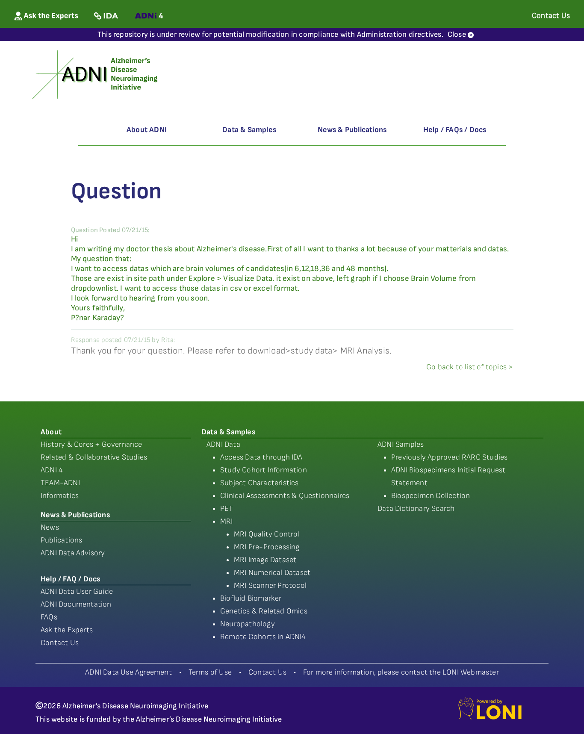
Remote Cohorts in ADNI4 (263, 636)
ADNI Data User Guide (77, 591)
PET (226, 508)
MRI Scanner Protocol (270, 585)
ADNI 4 (52, 470)
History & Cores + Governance (91, 444)
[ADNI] (96, 73)
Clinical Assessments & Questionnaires (284, 495)
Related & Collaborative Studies (94, 457)
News (50, 527)
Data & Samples (249, 129)
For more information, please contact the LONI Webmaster (401, 672)
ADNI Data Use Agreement (128, 672)
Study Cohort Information (263, 470)
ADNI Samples (401, 444)
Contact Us (60, 642)
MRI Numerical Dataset (272, 572)
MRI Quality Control (267, 534)
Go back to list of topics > (469, 367)
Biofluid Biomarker (251, 598)
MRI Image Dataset (265, 559)
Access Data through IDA (261, 457)
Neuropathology (247, 623)
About (51, 431)
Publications (61, 540)
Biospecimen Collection (430, 495)
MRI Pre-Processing (267, 546)
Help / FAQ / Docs (70, 579)
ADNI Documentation (76, 604)
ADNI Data (223, 444)
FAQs (49, 617)
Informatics (60, 495)
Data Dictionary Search (416, 508)
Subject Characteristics (259, 482)
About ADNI (147, 129)
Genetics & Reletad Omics (263, 611)
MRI (226, 521)
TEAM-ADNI (60, 482)
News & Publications (352, 129)
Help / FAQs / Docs (455, 129)
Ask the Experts (67, 629)
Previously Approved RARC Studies (449, 457)
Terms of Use (210, 672)
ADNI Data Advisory (73, 552)
